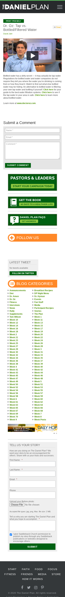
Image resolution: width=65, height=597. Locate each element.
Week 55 (38, 390)
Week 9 (13, 419)
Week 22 (38, 337)
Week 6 (13, 399)
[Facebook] (22, 587)
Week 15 (38, 325)
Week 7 (38, 414)
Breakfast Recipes (43, 290)
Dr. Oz (12, 299)
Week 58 (14, 396)
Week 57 (38, 393)
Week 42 (38, 370)
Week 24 (38, 340)
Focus (52, 569)
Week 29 (14, 349)
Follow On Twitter (23, 273)
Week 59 (38, 396)
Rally (12, 311)
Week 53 (38, 387)
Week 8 (38, 416)
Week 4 (13, 367)
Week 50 (14, 384)
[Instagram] (36, 587)
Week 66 (38, 408)
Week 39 (38, 364)
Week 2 (13, 334)
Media (37, 305)
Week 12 (14, 323)
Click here (48, 89)
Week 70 (14, 416)
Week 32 (14, 355)
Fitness (13, 302)
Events (37, 299)
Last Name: (16, 470)
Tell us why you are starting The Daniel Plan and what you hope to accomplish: (32, 517)
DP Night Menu (41, 293)
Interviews (15, 305)
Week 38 (14, 364)
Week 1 (38, 317)
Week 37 (38, 361)
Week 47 (14, 378)
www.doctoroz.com (26, 103)
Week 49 (14, 381)
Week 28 (38, 346)
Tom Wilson (15, 317)
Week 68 (38, 411)
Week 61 (14, 402)
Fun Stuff (38, 302)
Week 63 (14, 405)
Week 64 (38, 405)
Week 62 (38, 402)
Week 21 (14, 337)
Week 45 (14, 375)
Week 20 (38, 334)
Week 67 (14, 411)
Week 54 (14, 390)
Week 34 (14, 358)
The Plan (38, 314)
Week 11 (38, 320)
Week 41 (14, 370)
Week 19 (38, 331)
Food (39, 569)
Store (56, 574)
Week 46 (38, 375)
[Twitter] (29, 587)
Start (12, 569)
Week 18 (14, 331)
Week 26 (38, 343)
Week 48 (38, 378)
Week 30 (14, 352)
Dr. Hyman (39, 296)
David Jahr (7, 34)
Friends (27, 574)
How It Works (32, 579)
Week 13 (38, 323)
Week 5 (38, 381)
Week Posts (40, 419)
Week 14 (14, 325)
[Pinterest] (42, 587)
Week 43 (14, 372)
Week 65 (14, 408)
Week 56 (14, 393)
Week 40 (38, 367)
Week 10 (14, 320)
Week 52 (14, 387)
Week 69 (14, 414)
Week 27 (14, 346)
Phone (13, 490)
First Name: (16, 460)
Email (13, 479)
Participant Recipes (44, 308)
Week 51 (38, 384)
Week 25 (14, 343)
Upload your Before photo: (22, 501)
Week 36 (14, 361)
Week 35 (38, 358)
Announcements (18, 290)
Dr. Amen (14, 296)
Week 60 (38, 399)
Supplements (16, 314)
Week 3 (38, 349)
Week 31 (38, 352)
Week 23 (14, 340)
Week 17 (38, 328)
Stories (37, 311)
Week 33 (38, 355)
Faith (26, 569)
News (12, 308)
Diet (12, 293)
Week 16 (14, 328)
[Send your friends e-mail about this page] (57, 27)
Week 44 (38, 372)
